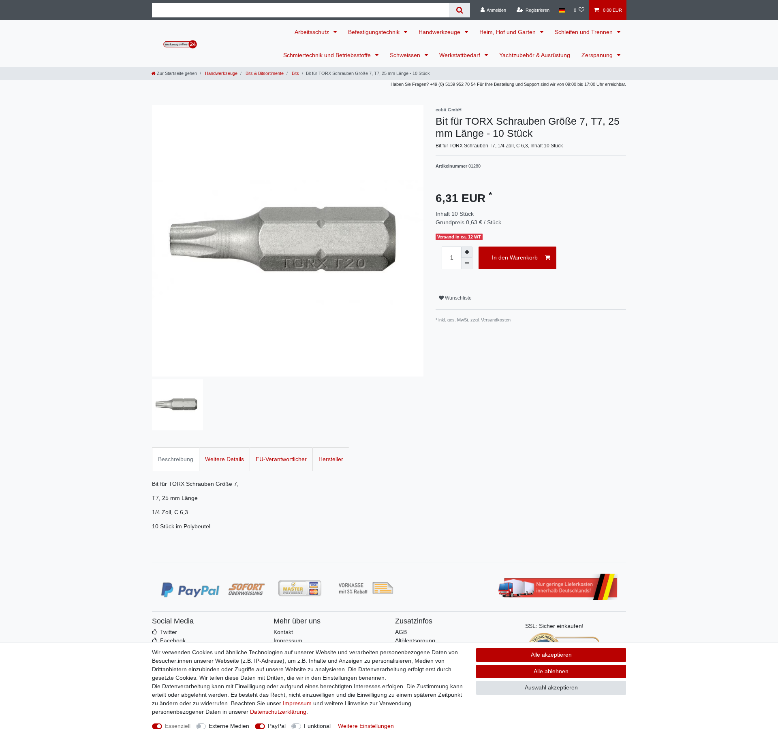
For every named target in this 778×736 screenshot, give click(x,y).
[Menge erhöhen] (466, 252)
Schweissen (406, 55)
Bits (295, 73)
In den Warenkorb (515, 257)
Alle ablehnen (551, 671)
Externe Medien (229, 726)
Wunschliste (458, 298)
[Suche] (459, 10)
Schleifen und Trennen (584, 32)
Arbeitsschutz (313, 32)
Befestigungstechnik (374, 32)
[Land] (561, 10)
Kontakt (283, 632)
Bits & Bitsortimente (264, 73)
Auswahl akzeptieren (551, 687)
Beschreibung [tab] (175, 459)
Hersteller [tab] (330, 459)
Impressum (288, 640)
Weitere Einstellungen (366, 726)
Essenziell (177, 726)
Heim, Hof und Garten (508, 32)
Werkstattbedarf (460, 55)
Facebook (173, 640)
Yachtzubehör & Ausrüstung (534, 55)
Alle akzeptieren (551, 654)
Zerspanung (597, 55)
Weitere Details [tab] (224, 459)
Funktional (317, 726)
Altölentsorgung (415, 640)
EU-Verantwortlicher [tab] (281, 459)
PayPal (277, 726)
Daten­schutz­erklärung (278, 711)
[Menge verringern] (466, 263)
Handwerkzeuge (440, 32)
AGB (401, 632)
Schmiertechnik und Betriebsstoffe (327, 55)
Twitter (168, 632)
